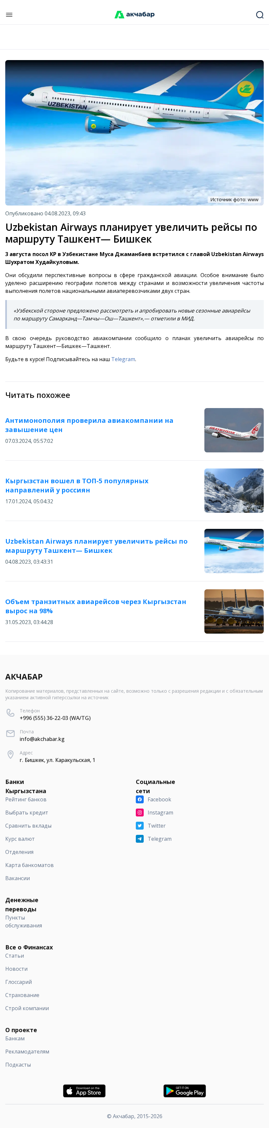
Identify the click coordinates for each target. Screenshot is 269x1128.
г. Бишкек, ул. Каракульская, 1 (57, 760)
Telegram (123, 359)
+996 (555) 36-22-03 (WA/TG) (55, 718)
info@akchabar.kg (42, 739)
